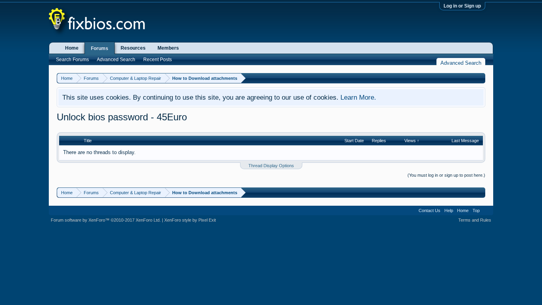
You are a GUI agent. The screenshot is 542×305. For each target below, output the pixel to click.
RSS (486, 210)
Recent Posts (157, 59)
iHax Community (271, 208)
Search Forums (72, 59)
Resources (133, 48)
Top (476, 210)
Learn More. (358, 97)
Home (72, 48)
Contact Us (429, 210)
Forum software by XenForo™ (106, 220)
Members (168, 48)
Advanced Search (116, 59)
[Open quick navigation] (480, 78)
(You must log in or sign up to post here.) (446, 175)
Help (448, 210)
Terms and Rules (474, 220)
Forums (99, 48)
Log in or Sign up (462, 6)
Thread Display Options (271, 165)
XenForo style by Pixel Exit (190, 220)
